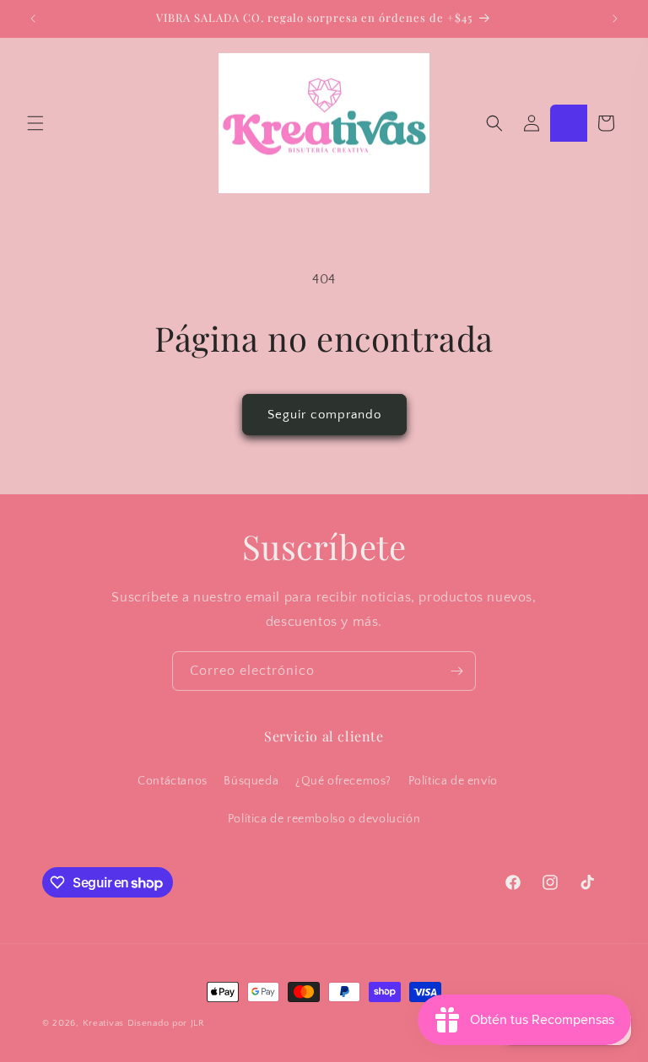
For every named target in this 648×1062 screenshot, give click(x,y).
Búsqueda (251, 781)
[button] (35, 123)
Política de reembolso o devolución (324, 819)
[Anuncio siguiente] (615, 18)
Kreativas (103, 1023)
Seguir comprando (324, 414)
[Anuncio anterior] (32, 18)
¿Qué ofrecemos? (343, 781)
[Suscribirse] (456, 671)
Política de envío (453, 781)
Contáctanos (173, 781)
